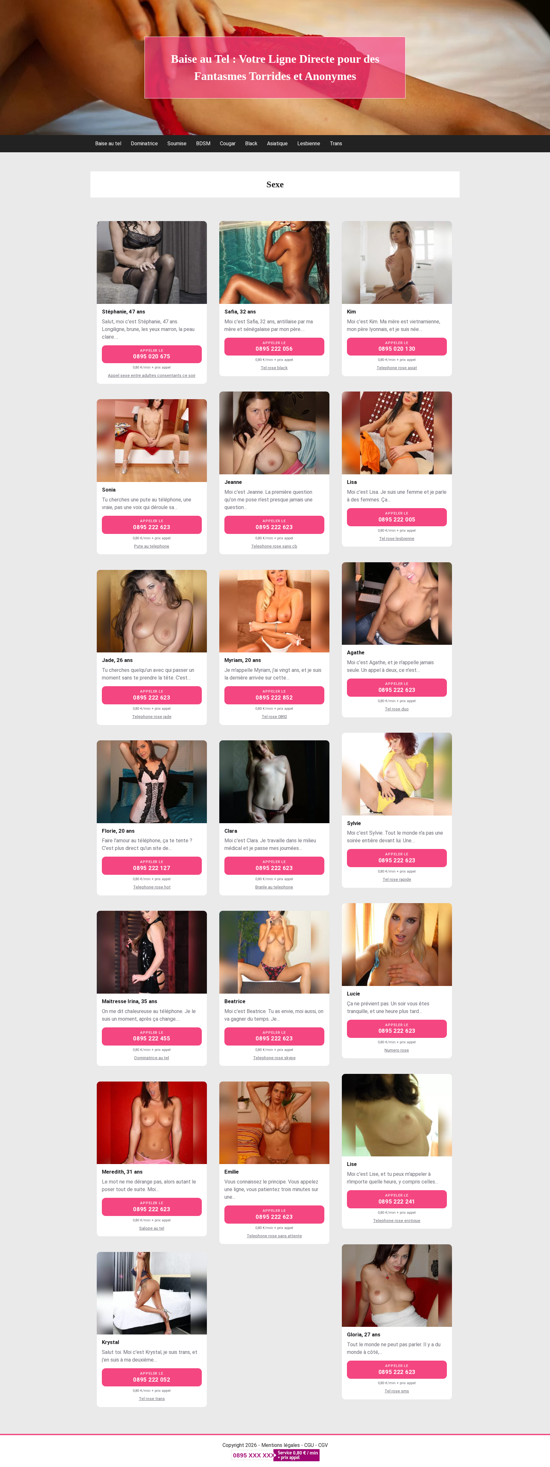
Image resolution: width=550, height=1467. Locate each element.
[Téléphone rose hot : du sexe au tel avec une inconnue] (152, 781)
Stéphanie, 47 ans (123, 311)
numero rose (396, 1050)
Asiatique (277, 143)
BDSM (203, 143)
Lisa (352, 482)
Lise (352, 1164)
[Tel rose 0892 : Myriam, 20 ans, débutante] (274, 611)
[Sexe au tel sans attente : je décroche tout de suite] (274, 1123)
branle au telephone (274, 887)
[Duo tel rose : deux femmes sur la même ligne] (397, 603)
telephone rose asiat (397, 367)
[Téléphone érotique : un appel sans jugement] (397, 1115)
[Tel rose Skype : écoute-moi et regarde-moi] (274, 952)
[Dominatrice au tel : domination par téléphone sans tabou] (152, 952)
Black (251, 143)
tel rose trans (152, 1398)
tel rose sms (396, 1391)
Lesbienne (308, 143)
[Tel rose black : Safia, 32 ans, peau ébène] (274, 262)
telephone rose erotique (396, 1220)
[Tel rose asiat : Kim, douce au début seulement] (397, 262)
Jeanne (233, 482)
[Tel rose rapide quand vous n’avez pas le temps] (397, 774)
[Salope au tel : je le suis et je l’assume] (152, 1123)
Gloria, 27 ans (363, 1334)
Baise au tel (108, 143)
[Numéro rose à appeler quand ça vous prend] (397, 944)
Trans (336, 143)
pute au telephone (151, 546)
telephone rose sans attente (274, 1235)
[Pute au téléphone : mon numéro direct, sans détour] (152, 440)
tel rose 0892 (274, 716)
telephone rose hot (152, 887)
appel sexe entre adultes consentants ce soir (151, 375)
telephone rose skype (274, 1057)
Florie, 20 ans (118, 831)
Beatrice (234, 1001)
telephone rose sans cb (274, 546)
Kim (351, 311)
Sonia (109, 489)
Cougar (228, 143)
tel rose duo (397, 709)
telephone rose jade (152, 716)
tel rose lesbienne (396, 538)
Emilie (231, 1172)
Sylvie (354, 823)
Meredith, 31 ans (122, 1172)
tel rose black (274, 367)
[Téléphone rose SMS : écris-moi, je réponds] (397, 1285)
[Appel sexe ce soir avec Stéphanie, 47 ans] (152, 262)
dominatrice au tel (151, 1057)
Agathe (355, 652)
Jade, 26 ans (117, 660)
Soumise (177, 143)
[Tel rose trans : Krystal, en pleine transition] (152, 1293)
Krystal (110, 1342)
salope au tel (151, 1228)
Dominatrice (144, 143)
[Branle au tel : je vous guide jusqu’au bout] (274, 781)
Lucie (353, 993)
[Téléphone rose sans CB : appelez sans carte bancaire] (274, 433)
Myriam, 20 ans (242, 660)
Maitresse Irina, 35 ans (129, 1001)
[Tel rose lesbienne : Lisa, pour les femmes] (397, 433)
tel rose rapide (397, 879)
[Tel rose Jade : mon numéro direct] (152, 611)
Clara (230, 831)
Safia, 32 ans (240, 311)
